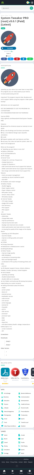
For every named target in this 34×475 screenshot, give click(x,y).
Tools (10, 15)
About (7, 462)
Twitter (10, 59)
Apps (6, 15)
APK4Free (26, 459)
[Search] (31, 8)
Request (30, 462)
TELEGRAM (10, 48)
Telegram (23, 59)
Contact (21, 462)
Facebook (4, 59)
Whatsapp (30, 59)
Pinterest (17, 59)
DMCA (25, 462)
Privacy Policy (13, 462)
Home (2, 15)
